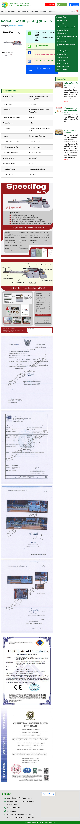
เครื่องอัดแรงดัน (61, 33)
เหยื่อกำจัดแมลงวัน (62, 63)
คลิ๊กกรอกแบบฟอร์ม (43, 68)
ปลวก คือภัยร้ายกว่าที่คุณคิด (70, 131)
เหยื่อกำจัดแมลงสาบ (63, 57)
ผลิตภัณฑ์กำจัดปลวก (63, 30)
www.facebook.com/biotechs (45, 55)
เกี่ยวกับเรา (11, 11)
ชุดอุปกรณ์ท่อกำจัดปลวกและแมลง (66, 45)
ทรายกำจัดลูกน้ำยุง (62, 51)
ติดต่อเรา (52, 11)
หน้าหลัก (4, 11)
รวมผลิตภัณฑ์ (21, 11)
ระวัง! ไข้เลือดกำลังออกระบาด (71, 84)
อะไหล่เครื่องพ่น (61, 42)
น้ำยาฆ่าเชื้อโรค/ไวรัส (63, 67)
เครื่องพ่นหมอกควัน (16, 25)
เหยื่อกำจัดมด (61, 60)
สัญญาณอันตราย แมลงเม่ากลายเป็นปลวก (70, 110)
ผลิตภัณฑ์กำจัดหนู (62, 54)
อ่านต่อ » (66, 101)
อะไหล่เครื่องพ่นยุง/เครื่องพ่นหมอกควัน (67, 37)
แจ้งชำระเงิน (33, 11)
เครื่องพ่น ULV (61, 24)
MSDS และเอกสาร (62, 70)
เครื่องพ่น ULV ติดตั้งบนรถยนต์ (66, 27)
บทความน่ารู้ (43, 11)
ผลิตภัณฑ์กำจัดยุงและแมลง (64, 48)
